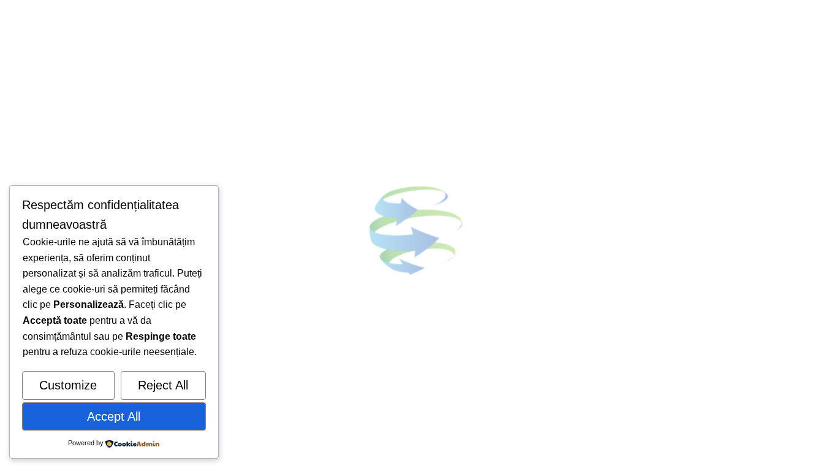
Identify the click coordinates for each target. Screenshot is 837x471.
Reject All (163, 385)
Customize (68, 385)
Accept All (113, 416)
